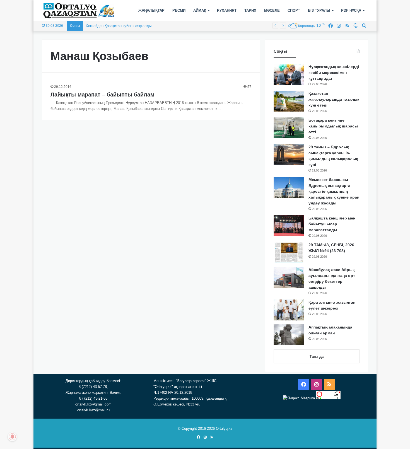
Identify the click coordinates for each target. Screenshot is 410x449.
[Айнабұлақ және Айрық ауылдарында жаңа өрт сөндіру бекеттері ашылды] (289, 277)
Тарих (250, 10)
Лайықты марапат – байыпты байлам (102, 94)
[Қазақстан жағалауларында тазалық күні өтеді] (289, 101)
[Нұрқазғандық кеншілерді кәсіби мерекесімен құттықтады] (289, 74)
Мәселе (272, 10)
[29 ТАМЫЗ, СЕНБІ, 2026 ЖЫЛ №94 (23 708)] (289, 252)
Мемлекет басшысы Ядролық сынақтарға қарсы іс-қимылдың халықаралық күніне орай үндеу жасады (334, 191)
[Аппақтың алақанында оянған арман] (289, 334)
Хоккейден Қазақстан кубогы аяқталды (118, 26)
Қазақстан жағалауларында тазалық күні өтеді (333, 99)
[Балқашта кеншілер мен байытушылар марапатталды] (289, 225)
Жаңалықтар (151, 10)
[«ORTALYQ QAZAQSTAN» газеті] (79, 10)
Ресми (178, 10)
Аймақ (199, 10)
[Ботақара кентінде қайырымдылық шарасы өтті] (289, 127)
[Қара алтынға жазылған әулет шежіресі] (289, 310)
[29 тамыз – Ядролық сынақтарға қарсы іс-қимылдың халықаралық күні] (289, 154)
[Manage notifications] (12, 436)
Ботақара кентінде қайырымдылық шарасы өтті (333, 126)
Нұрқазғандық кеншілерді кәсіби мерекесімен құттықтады (333, 72)
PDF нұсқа (351, 10)
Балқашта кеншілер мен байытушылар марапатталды (331, 224)
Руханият (227, 10)
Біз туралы (319, 10)
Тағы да (317, 356)
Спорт (294, 10)
